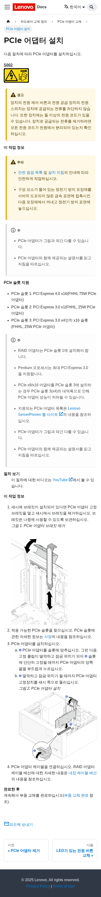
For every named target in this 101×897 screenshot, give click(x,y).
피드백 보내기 (21, 825)
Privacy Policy (38, 886)
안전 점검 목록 (30, 172)
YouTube (60, 480)
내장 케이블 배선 (83, 773)
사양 (48, 637)
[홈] (8, 21)
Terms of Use (64, 886)
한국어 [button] (75, 7)
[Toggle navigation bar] (7, 7)
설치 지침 (56, 172)
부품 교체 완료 (76, 795)
